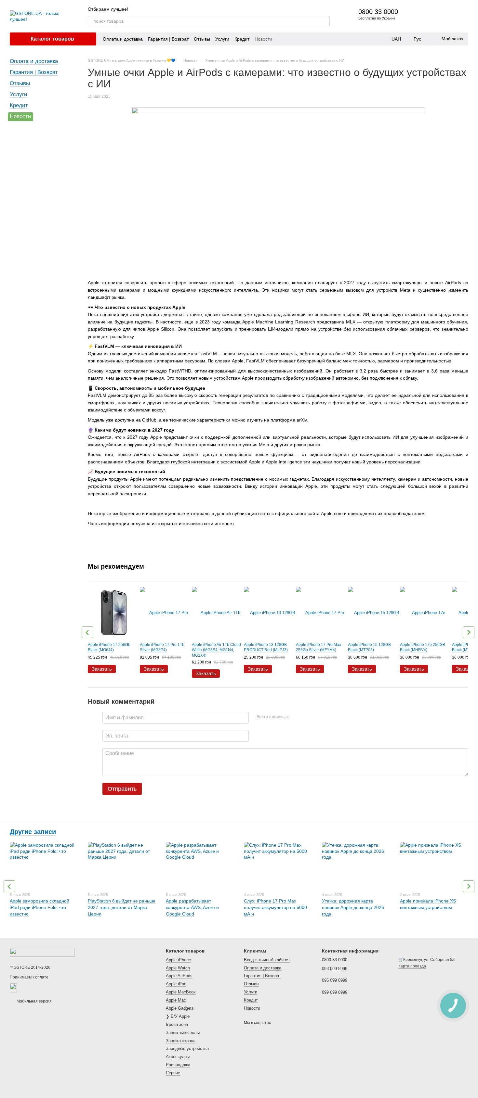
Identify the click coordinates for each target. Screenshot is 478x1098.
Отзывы (202, 39)
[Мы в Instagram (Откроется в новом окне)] (319, 9)
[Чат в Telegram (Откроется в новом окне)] (327, 9)
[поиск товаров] (324, 21)
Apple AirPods (179, 975)
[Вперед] (468, 632)
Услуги (222, 39)
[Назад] (87, 632)
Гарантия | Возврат (168, 39)
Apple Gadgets (180, 1008)
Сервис (173, 1072)
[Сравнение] (429, 16)
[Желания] (446, 16)
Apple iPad (176, 983)
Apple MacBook (181, 992)
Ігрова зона (177, 1024)
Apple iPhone (178, 959)
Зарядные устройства (187, 1048)
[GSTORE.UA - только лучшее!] (42, 952)
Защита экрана (180, 1040)
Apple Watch (178, 967)
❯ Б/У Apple (178, 1016)
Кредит (241, 39)
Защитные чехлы (183, 1032)
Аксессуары (178, 1056)
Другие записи (33, 831)
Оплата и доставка (123, 39)
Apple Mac (176, 1000)
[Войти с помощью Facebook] (296, 717)
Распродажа (178, 1064)
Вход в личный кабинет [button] (267, 959)
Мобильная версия (34, 1001)
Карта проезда (412, 966)
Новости (263, 39)
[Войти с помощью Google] (307, 717)
